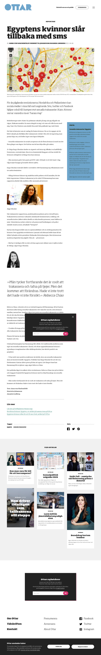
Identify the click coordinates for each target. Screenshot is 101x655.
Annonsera (49, 624)
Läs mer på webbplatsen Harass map (20, 409)
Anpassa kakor (83, 646)
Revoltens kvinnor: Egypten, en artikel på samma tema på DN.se (29, 411)
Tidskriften (14, 624)
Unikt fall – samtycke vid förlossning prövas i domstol (80, 479)
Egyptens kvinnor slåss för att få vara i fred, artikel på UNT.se (28, 414)
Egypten (9, 427)
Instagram (89, 629)
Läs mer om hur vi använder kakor (30, 650)
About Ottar (50, 629)
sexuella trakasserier (19, 427)
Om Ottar (12, 619)
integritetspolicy (60, 588)
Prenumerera (82, 7)
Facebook (88, 619)
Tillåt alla (58, 646)
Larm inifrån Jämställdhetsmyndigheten (50, 516)
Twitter (88, 624)
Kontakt (12, 629)
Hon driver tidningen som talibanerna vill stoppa (20, 508)
